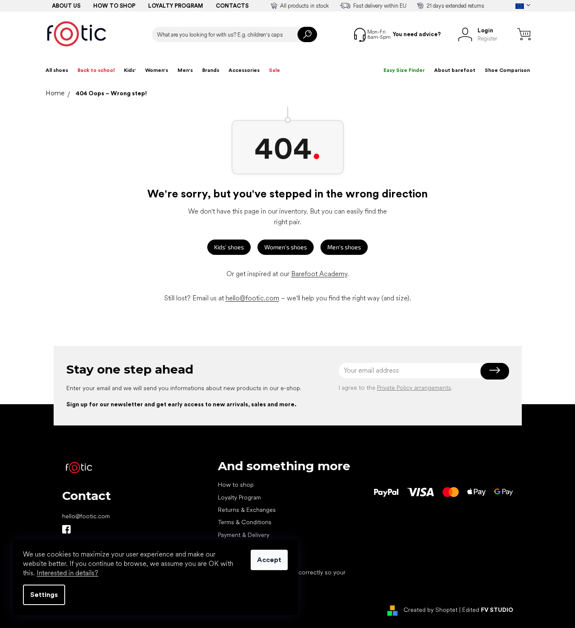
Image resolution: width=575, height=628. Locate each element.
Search (307, 34)
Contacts (232, 6)
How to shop (114, 6)
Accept (269, 560)
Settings (44, 595)
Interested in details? (67, 573)
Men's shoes (344, 247)
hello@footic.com (252, 298)
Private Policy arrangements (414, 387)
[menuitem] (57, 70)
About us (66, 6)
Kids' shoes (229, 247)
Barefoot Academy (319, 274)
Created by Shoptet (430, 609)
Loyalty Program (239, 497)
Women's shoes (285, 247)
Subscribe (495, 370)
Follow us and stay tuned (66, 529)
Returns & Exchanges (247, 509)
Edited (487, 609)
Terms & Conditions (245, 522)
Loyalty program (175, 6)
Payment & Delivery (243, 534)
